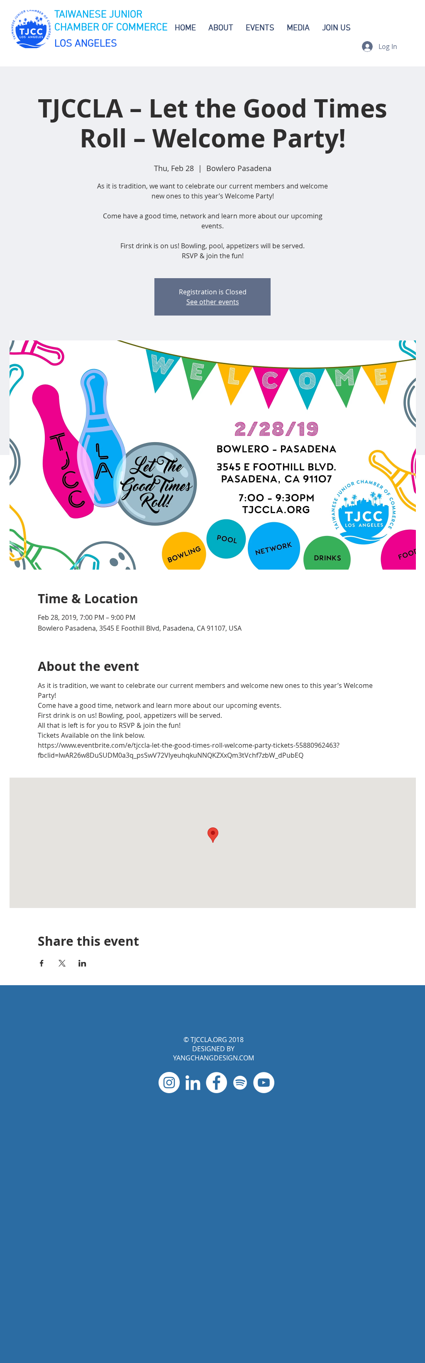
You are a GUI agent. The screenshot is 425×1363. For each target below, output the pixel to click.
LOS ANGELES (85, 44)
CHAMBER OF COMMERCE (111, 28)
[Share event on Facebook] (42, 963)
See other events (212, 301)
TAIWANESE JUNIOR (98, 15)
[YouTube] (263, 1082)
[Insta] (169, 1082)
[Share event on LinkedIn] (82, 963)
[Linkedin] (192, 1082)
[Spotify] (240, 1082)
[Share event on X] (62, 963)
